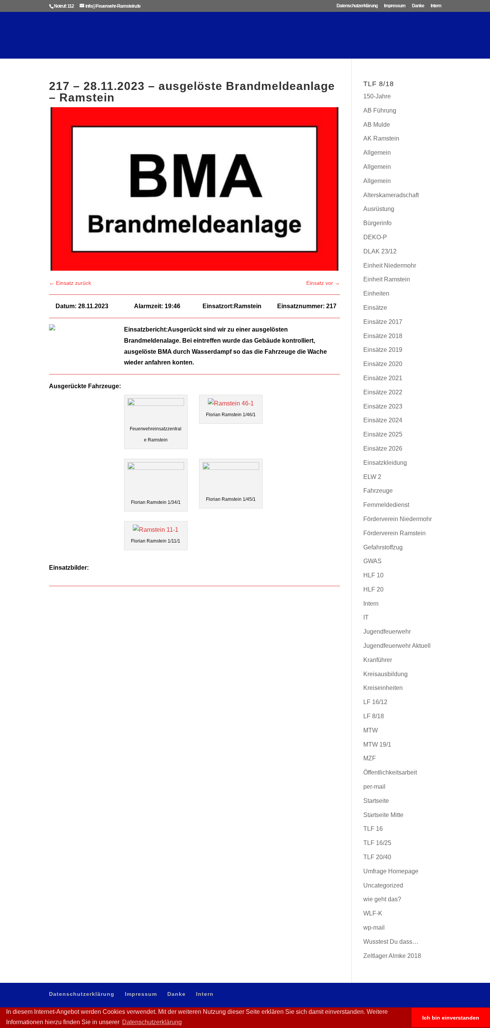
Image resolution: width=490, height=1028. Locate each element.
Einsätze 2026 (382, 448)
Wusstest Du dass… (390, 941)
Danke (418, 5)
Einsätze (375, 307)
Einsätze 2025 (382, 434)
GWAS (372, 561)
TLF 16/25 (377, 843)
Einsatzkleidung (385, 462)
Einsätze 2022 (382, 392)
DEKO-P (375, 237)
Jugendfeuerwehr (387, 631)
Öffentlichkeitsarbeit (390, 772)
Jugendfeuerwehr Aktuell (397, 645)
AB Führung (379, 110)
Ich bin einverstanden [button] (450, 1018)
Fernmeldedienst (386, 505)
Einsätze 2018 (382, 336)
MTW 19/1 (377, 744)
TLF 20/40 (377, 857)
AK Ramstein (381, 138)
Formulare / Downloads (434, 35)
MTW (370, 730)
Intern (436, 5)
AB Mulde (376, 124)
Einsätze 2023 (382, 406)
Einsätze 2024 (382, 420)
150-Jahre (377, 96)
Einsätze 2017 (382, 322)
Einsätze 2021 (382, 378)
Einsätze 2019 (382, 349)
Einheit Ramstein (386, 279)
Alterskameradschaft (391, 195)
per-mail (374, 786)
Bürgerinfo (384, 35)
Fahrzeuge (378, 490)
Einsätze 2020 (382, 364)
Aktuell (276, 35)
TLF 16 (373, 828)
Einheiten (376, 293)
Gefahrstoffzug (383, 547)
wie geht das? (382, 899)
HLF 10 (373, 575)
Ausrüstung (378, 209)
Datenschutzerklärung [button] (152, 1022)
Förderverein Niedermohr (397, 519)
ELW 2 (372, 477)
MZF (369, 758)
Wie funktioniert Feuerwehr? (328, 35)
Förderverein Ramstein (394, 533)
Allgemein (377, 152)
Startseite (376, 801)
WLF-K (372, 913)
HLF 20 (373, 589)
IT (366, 617)
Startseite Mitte (383, 815)
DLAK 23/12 (380, 251)
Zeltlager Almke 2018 (392, 956)
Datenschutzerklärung (356, 5)
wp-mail (374, 927)
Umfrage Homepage (390, 871)
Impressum (394, 5)
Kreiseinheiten (383, 688)
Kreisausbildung (385, 674)
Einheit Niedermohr (389, 265)
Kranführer (377, 660)
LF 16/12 (375, 702)
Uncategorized (383, 885)
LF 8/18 (373, 716)
